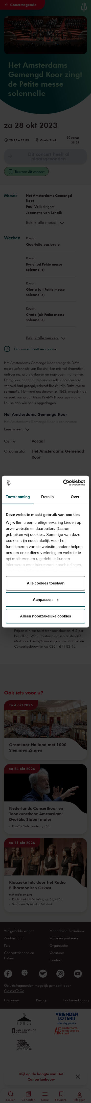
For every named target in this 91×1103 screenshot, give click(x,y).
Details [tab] (47, 496)
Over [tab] (75, 496)
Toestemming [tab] (18, 496)
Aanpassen (43, 599)
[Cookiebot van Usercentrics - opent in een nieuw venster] (64, 483)
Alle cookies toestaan (45, 583)
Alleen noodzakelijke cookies (45, 616)
